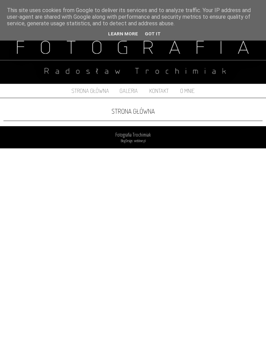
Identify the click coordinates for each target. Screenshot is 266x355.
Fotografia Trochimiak (133, 134)
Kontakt (159, 90)
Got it (153, 33)
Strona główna (90, 90)
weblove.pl (139, 140)
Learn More (123, 33)
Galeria (128, 90)
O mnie (187, 90)
